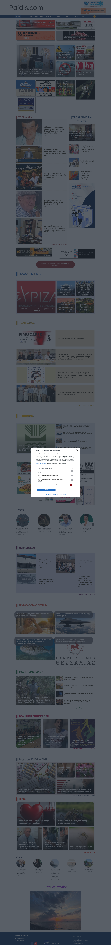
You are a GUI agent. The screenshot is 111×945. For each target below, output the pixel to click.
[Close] (78, 450)
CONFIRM (46, 489)
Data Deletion (48, 494)
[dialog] (55, 472)
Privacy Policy (63, 494)
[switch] (71, 471)
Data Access (55, 494)
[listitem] (55, 468)
